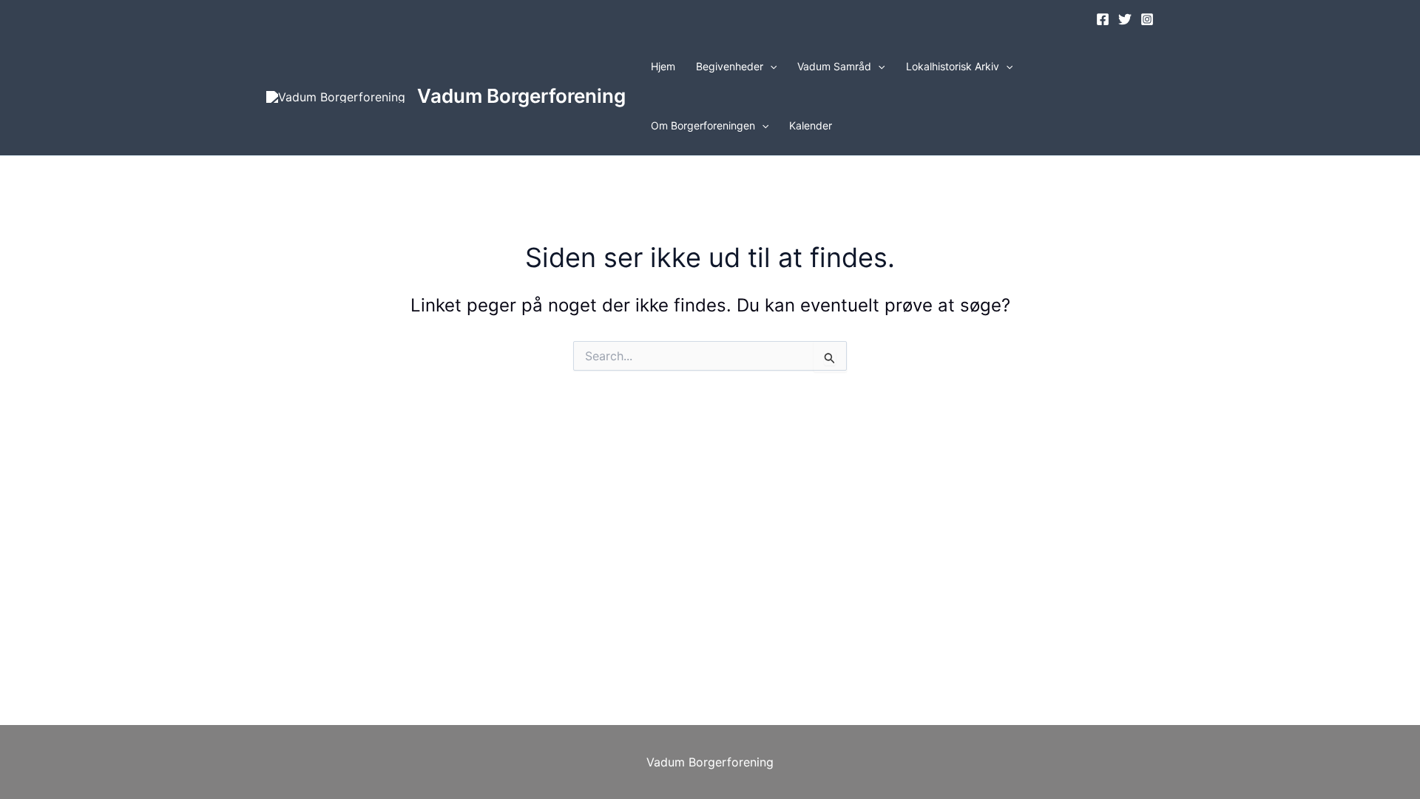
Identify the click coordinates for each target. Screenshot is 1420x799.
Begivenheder (729, 66)
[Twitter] (1125, 19)
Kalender (810, 125)
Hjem (663, 66)
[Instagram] (1147, 19)
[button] (770, 66)
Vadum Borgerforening (521, 95)
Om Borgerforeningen (703, 125)
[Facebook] (1102, 19)
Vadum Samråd (834, 66)
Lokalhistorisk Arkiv (952, 66)
